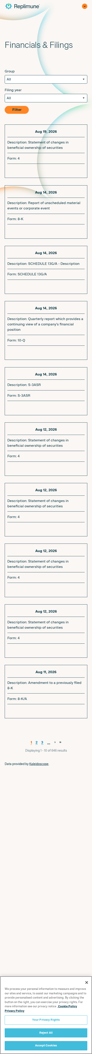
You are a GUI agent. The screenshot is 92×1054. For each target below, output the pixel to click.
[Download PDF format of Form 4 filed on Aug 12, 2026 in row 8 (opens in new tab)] (11, 588)
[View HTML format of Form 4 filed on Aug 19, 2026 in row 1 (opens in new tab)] (32, 169)
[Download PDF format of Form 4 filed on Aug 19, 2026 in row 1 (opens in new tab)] (11, 169)
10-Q (21, 340)
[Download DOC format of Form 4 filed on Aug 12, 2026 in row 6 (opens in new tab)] (18, 467)
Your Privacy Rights (46, 1020)
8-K (20, 219)
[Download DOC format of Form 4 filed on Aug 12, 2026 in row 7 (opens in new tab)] (18, 528)
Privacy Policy (14, 1011)
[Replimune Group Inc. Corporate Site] (25, 6)
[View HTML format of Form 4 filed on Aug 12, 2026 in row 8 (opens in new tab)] (32, 588)
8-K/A (22, 699)
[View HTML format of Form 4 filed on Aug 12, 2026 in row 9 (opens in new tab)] (32, 649)
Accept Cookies (46, 1045)
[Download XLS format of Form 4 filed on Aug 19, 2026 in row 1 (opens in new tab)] (25, 169)
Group (10, 71)
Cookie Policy (67, 1006)
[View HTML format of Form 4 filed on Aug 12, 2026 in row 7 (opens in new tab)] (32, 528)
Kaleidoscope (38, 764)
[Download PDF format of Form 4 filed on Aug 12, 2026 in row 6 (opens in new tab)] (11, 467)
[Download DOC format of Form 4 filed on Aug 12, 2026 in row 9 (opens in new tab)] (18, 649)
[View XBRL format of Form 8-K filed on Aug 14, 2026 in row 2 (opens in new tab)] (32, 230)
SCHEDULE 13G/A (32, 274)
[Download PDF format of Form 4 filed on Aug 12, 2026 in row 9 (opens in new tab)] (11, 649)
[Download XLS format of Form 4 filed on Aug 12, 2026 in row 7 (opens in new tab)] (25, 528)
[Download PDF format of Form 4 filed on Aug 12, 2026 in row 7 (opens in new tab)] (11, 528)
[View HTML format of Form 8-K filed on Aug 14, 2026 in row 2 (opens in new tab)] (39, 230)
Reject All (46, 1033)
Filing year (13, 90)
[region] (46, 1015)
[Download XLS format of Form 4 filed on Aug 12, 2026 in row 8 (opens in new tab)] (25, 588)
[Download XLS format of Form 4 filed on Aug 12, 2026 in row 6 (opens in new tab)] (25, 467)
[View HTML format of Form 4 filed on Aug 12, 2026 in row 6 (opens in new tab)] (32, 467)
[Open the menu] (84, 6)
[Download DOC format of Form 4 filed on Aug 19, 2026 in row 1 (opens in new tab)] (18, 169)
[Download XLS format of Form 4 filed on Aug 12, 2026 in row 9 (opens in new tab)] (25, 649)
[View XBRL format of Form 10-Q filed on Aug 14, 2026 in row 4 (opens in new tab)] (32, 351)
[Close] (87, 982)
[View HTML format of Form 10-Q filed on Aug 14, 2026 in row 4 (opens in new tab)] (39, 351)
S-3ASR (24, 395)
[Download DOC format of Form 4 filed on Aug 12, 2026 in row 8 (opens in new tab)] (18, 588)
